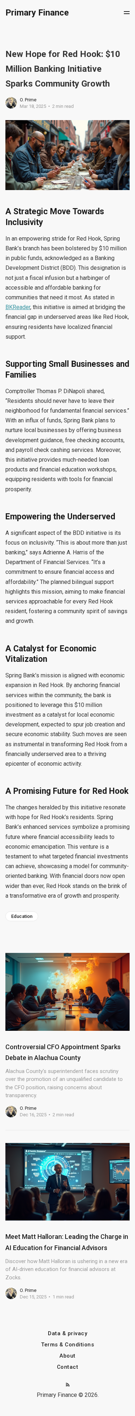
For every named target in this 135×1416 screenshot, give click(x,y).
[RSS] (68, 1385)
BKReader (17, 307)
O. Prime (28, 99)
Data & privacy (67, 1333)
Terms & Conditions (67, 1344)
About (67, 1356)
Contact (67, 1367)
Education (21, 916)
